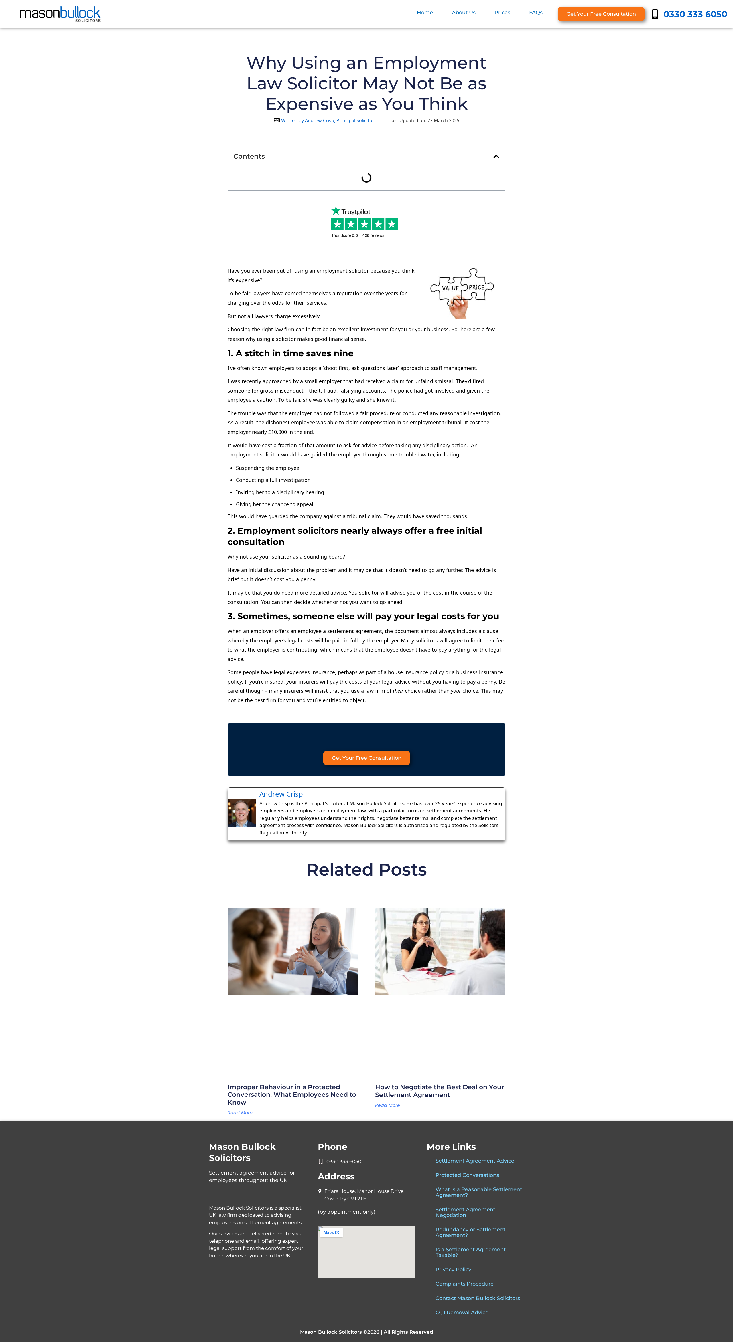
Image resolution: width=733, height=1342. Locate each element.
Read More (240, 1113)
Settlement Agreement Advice (475, 1161)
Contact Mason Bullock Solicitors (478, 1298)
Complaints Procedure (465, 1284)
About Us (464, 12)
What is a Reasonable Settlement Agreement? (479, 1192)
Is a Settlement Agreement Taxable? (471, 1252)
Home (425, 12)
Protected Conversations (467, 1175)
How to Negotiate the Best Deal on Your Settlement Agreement (439, 1090)
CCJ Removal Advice (462, 1312)
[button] (496, 156)
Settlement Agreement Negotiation (465, 1212)
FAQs (536, 12)
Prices (502, 12)
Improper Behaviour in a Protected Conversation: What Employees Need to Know (292, 1094)
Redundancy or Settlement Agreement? (470, 1232)
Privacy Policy (453, 1269)
